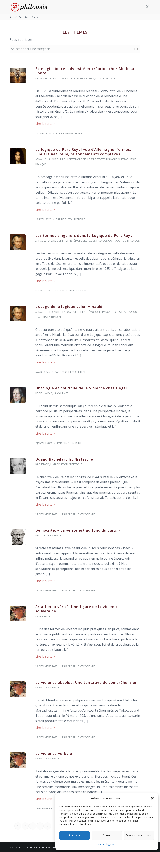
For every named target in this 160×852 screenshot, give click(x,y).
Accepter (74, 835)
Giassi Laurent (71, 443)
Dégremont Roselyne (81, 514)
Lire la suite (43, 123)
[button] (152, 798)
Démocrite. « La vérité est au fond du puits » (77, 530)
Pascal (106, 312)
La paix (48, 393)
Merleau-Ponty (105, 78)
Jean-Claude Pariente (73, 290)
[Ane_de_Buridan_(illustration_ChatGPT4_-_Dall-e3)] (18, 75)
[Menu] (132, 7)
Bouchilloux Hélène (73, 372)
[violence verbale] (18, 613)
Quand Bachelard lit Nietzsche (64, 459)
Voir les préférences (139, 835)
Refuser (107, 835)
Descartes (54, 312)
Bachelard (42, 464)
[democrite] (18, 537)
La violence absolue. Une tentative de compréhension (86, 682)
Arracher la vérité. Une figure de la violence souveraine (77, 608)
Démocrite (42, 535)
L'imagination (59, 464)
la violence (61, 393)
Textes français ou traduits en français (113, 240)
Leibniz (91, 159)
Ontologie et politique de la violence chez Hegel (81, 388)
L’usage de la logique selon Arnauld (68, 306)
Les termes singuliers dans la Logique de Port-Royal (84, 235)
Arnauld (40, 159)
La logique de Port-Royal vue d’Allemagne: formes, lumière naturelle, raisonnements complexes (83, 151)
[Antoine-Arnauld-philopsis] (18, 242)
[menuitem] (132, 7)
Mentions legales (105, 844)
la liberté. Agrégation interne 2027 (71, 78)
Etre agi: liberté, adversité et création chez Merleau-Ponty (85, 70)
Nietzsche (75, 464)
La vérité (55, 535)
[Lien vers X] (147, 7)
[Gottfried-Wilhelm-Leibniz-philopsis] (18, 156)
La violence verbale (53, 753)
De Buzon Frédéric (73, 219)
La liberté (41, 78)
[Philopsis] (29, 7)
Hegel (39, 393)
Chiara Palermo (71, 133)
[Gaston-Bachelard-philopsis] (18, 466)
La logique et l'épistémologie (67, 159)
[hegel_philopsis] (18, 395)
